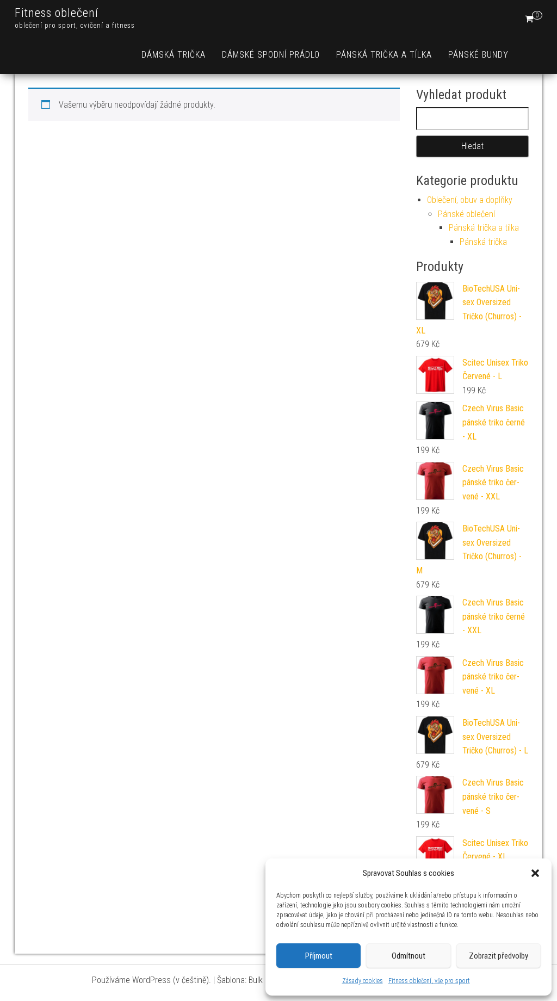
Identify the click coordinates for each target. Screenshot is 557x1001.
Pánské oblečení (466, 214)
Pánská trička (483, 242)
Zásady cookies (362, 981)
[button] (535, 873)
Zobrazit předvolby (498, 956)
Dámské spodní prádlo (271, 55)
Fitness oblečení (56, 13)
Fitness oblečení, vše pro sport (429, 981)
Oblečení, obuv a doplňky (469, 200)
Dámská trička (173, 55)
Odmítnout (408, 956)
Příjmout (318, 956)
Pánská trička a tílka (384, 55)
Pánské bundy (478, 55)
